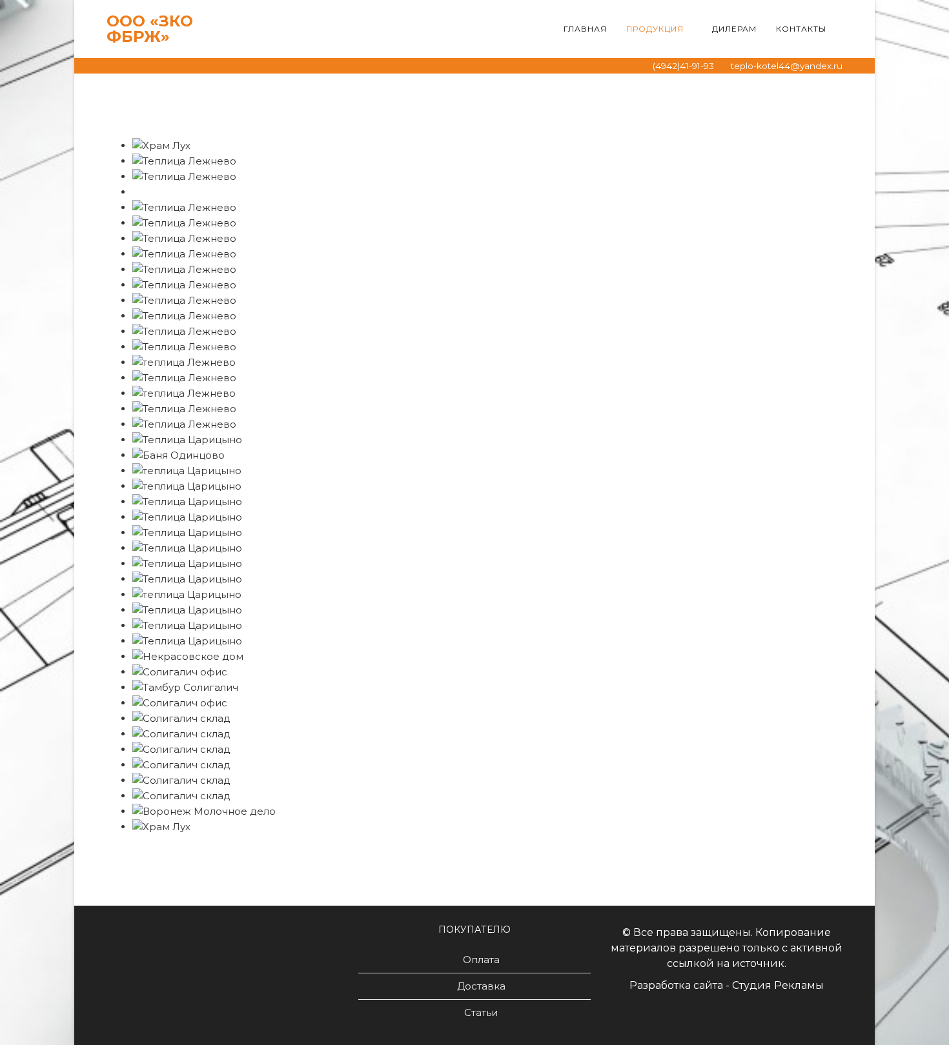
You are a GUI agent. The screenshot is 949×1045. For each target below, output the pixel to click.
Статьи (481, 1012)
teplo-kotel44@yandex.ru (786, 66)
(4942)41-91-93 (683, 66)
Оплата (481, 959)
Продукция (655, 29)
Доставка (481, 986)
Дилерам (734, 29)
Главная (585, 29)
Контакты (801, 29)
